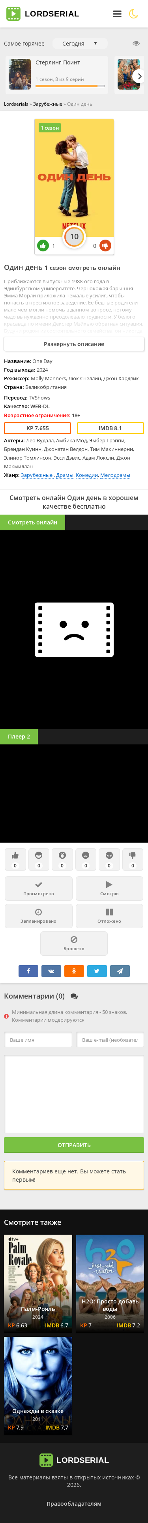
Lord (52, 13)
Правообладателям (74, 1503)
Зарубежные (48, 104)
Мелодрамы (115, 474)
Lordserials (16, 104)
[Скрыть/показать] (136, 43)
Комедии (87, 474)
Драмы (64, 474)
